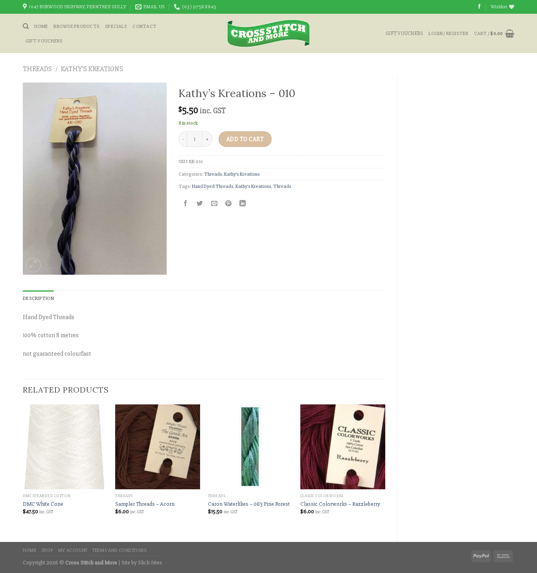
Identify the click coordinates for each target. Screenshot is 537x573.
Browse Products (76, 26)
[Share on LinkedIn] (242, 203)
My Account (73, 550)
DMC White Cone (43, 504)
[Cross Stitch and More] (268, 33)
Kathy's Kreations (92, 68)
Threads (37, 68)
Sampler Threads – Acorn (145, 504)
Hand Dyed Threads (213, 186)
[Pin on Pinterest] (228, 203)
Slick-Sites (150, 562)
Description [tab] (38, 298)
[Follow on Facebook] (479, 6)
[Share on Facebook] (185, 203)
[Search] (26, 26)
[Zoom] (33, 265)
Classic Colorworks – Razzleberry (340, 504)
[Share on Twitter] (199, 203)
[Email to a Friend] (214, 203)
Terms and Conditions (119, 550)
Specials (116, 26)
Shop (47, 550)
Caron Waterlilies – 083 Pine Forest (249, 504)
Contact (144, 26)
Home (41, 26)
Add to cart (245, 139)
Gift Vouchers (44, 41)
